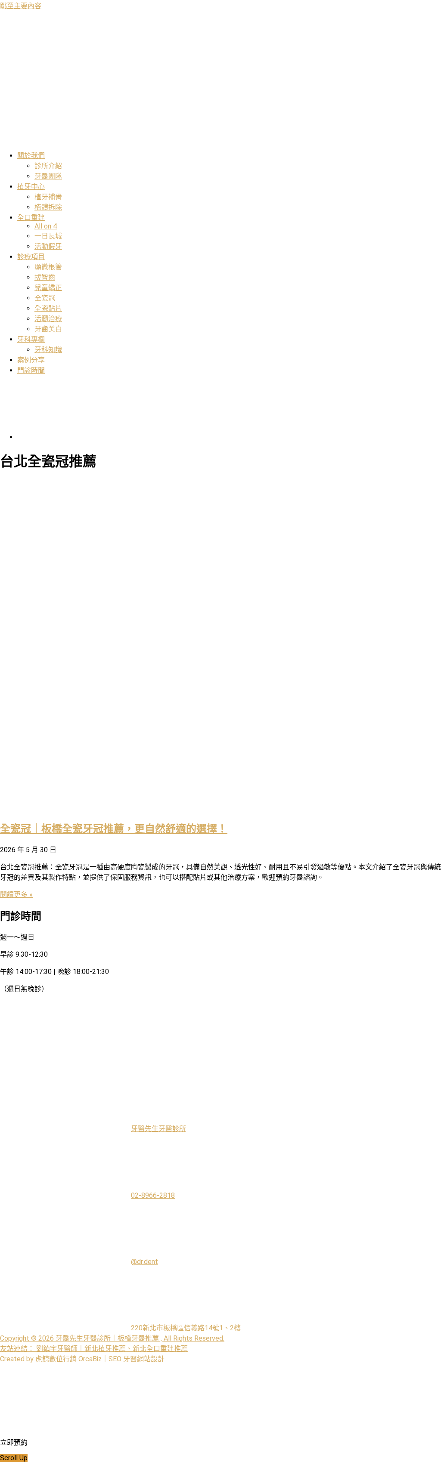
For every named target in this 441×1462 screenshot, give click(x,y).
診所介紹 (48, 166)
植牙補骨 (48, 197)
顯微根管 (48, 267)
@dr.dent (144, 1262)
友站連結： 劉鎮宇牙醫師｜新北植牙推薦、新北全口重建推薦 (94, 1349)
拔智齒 (44, 277)
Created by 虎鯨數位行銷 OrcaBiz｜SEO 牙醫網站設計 (82, 1359)
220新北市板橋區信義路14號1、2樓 (186, 1328)
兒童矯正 (48, 288)
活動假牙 (48, 246)
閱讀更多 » (16, 894)
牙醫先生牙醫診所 (158, 1129)
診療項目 (31, 257)
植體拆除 (48, 207)
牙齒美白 (48, 329)
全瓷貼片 (48, 308)
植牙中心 (31, 186)
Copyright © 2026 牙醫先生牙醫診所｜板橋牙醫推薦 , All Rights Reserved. (112, 1338)
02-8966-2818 (153, 1195)
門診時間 (31, 370)
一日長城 (48, 236)
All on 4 (45, 226)
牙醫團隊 (48, 176)
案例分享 (31, 360)
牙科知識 (48, 350)
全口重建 (31, 217)
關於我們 (31, 155)
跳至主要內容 (20, 6)
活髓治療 (48, 319)
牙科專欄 (31, 339)
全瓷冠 (44, 298)
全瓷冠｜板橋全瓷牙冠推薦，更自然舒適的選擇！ (113, 829)
